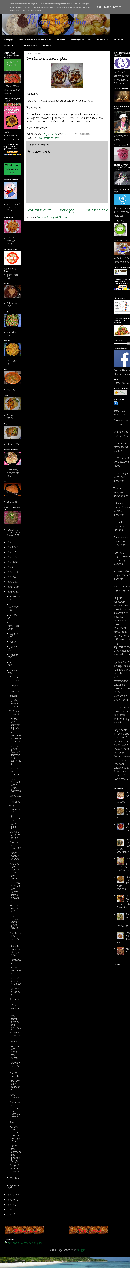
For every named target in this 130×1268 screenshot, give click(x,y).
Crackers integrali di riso (15, 835)
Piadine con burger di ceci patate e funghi (15, 1153)
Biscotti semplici (15, 1075)
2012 (10, 1205)
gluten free (12, 275)
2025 (10, 542)
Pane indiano (14, 1096)
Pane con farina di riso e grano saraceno (15, 785)
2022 (10, 557)
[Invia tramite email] (81, 134)
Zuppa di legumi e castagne (15, 981)
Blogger (81, 1250)
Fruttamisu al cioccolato (15, 937)
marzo (14, 670)
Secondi (10, 416)
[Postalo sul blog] (83, 134)
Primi (9, 390)
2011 (10, 1210)
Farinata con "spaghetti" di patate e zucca (15, 871)
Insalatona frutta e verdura (15, 1037)
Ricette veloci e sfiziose (13, 205)
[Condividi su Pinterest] (89, 134)
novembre (13, 607)
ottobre (14, 615)
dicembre (15, 596)
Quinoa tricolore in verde (15, 856)
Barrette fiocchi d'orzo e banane (14, 1004)
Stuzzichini (12, 361)
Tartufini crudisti (14, 713)
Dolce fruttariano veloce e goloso (15, 737)
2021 (10, 562)
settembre (13, 626)
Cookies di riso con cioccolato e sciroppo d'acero (15, 1110)
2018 (10, 577)
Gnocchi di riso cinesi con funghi (15, 1052)
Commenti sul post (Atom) (52, 218)
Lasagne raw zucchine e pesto (15, 723)
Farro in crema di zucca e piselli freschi (15, 922)
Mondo (10, 444)
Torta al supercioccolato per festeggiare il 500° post (15, 817)
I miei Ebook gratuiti (12, 45)
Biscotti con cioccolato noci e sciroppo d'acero (15, 1134)
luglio (13, 642)
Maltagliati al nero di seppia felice (15, 951)
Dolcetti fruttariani (15, 971)
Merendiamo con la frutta (15, 909)
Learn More (103, 7)
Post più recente (39, 210)
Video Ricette (46, 45)
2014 (10, 1195)
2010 (10, 1215)
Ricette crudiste (51, 138)
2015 (10, 592)
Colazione (12, 304)
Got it (117, 7)
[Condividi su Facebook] (87, 134)
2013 (10, 1200)
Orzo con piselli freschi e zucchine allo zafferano (15, 755)
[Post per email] (76, 134)
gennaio (14, 1186)
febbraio (14, 1178)
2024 (10, 547)
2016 (10, 587)
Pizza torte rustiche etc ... (14, 471)
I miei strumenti (30, 45)
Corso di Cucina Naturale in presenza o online (34, 40)
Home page (8, 40)
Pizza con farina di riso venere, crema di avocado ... (15, 892)
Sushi (12, 1122)
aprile (13, 663)
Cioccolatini (15, 961)
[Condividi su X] (85, 134)
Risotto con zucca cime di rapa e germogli (15, 1020)
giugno (13, 647)
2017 (10, 582)
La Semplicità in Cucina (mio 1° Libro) (110, 40)
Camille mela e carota (14, 704)
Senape (13, 696)
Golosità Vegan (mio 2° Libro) (80, 40)
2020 (10, 567)
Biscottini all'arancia (15, 992)
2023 (10, 552)
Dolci (39, 138)
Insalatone (12, 332)
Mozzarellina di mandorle (15, 1085)
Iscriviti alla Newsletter (119, 413)
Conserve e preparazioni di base (13, 533)
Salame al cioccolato (15, 1066)
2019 (10, 572)
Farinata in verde (14, 679)
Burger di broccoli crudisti (14, 1168)
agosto (14, 634)
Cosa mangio (60, 40)
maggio (14, 655)
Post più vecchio (95, 210)
